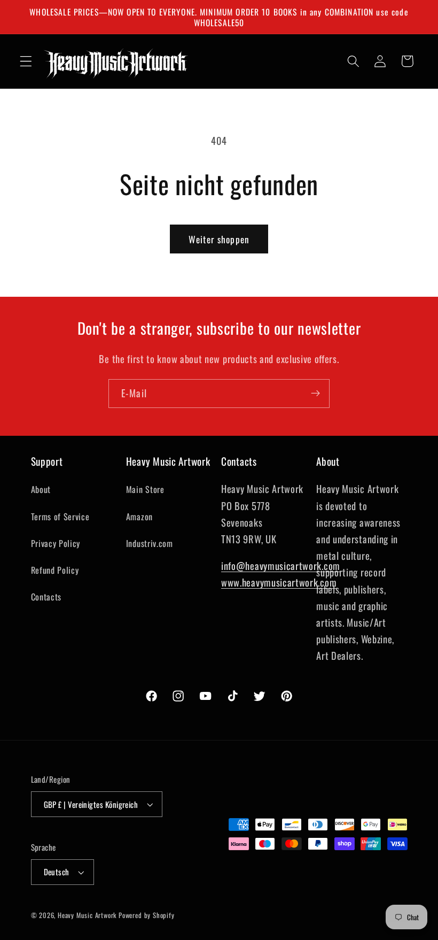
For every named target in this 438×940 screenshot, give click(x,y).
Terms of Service (60, 516)
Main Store (145, 489)
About (41, 489)
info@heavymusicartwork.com (280, 565)
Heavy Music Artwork (87, 915)
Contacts (46, 596)
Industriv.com (149, 543)
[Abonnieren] (315, 393)
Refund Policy (55, 570)
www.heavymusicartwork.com (279, 582)
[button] (26, 61)
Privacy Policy (56, 543)
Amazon (139, 516)
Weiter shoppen (219, 239)
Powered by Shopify (147, 915)
